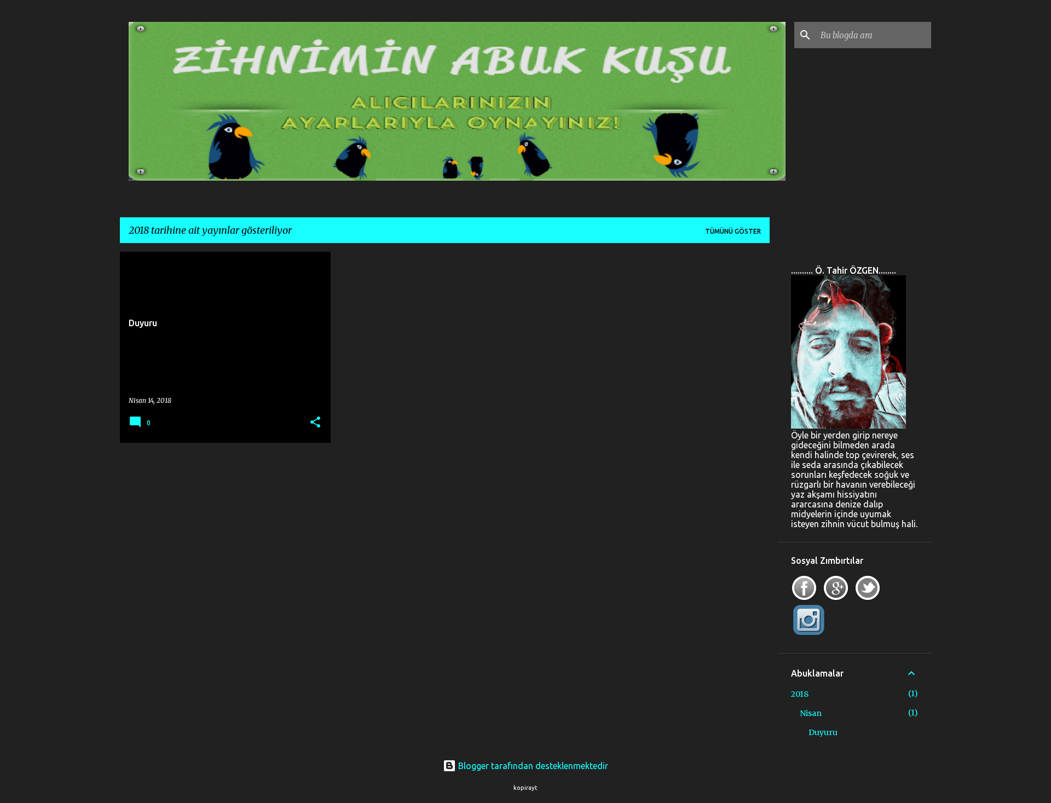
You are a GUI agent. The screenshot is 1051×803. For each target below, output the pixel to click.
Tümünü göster (733, 231)
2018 (800, 694)
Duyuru (823, 732)
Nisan (811, 713)
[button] (315, 422)
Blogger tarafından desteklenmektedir (532, 766)
